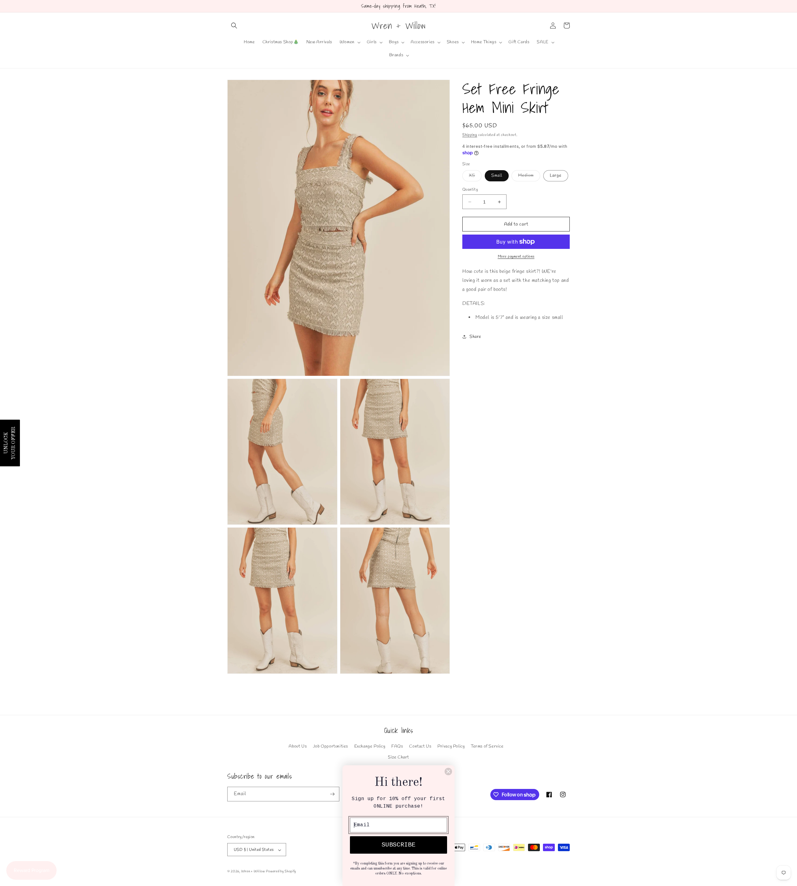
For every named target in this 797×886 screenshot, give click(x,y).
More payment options (516, 256)
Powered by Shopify (281, 872)
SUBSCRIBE (398, 844)
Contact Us (420, 746)
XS (475, 176)
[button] (234, 25)
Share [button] (475, 337)
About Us (298, 746)
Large (556, 176)
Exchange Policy (369, 746)
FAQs (397, 746)
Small (496, 176)
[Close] (448, 771)
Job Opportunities (330, 746)
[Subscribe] (332, 794)
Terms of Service (487, 746)
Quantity (470, 189)
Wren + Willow (253, 872)
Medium (529, 176)
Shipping (469, 135)
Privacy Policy (451, 746)
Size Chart (398, 757)
